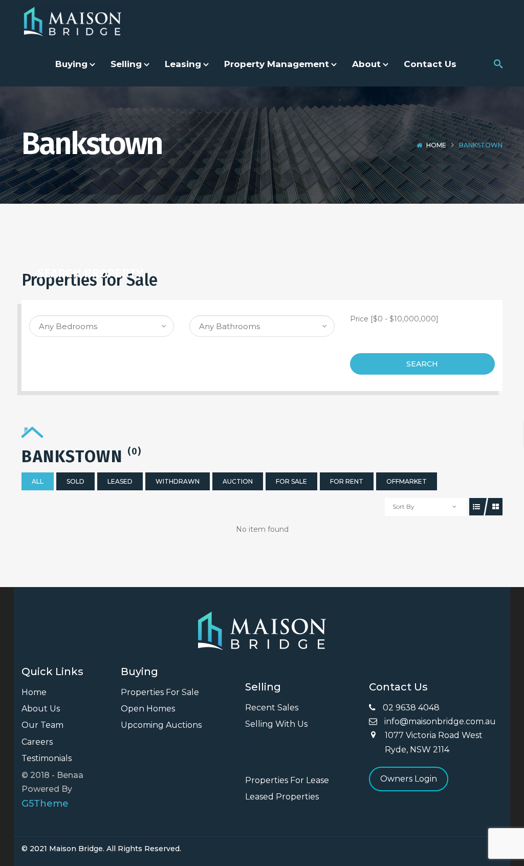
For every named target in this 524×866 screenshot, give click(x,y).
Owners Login (408, 779)
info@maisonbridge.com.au (439, 721)
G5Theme (45, 803)
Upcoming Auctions (161, 725)
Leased (120, 481)
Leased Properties (282, 797)
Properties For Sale (160, 692)
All (37, 481)
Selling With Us (276, 724)
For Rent (346, 481)
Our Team (42, 725)
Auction (238, 481)
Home (436, 145)
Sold (75, 481)
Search (422, 364)
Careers (37, 742)
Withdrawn (178, 481)
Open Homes (148, 708)
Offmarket (406, 481)
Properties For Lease (287, 780)
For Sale (291, 481)
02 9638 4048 (410, 707)
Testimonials (46, 758)
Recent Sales (271, 707)
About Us (40, 708)
